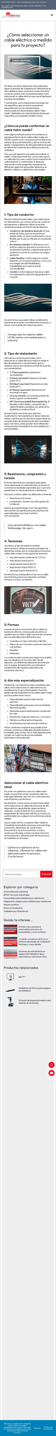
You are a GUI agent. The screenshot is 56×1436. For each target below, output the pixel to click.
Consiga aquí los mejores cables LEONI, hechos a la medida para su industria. (27, 337)
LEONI (19, 822)
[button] (52, 15)
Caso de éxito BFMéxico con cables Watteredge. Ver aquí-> (27, 527)
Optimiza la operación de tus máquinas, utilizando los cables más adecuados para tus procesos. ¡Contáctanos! (27, 852)
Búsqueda (46, 874)
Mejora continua (11, 904)
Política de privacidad (48, 1428)
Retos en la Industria (13, 908)
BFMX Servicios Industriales (16, 894)
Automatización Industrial (16, 891)
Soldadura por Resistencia (16, 911)
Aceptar (37, 1428)
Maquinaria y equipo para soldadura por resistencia (27, 901)
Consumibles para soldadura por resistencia (24, 898)
